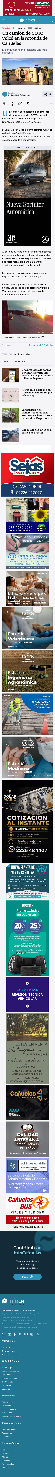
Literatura (6, 1460)
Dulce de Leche (8, 1402)
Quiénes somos (8, 1351)
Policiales (6, 28)
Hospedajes (7, 1385)
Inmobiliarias (7, 1437)
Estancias (6, 1389)
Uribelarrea (6, 1375)
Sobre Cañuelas (10, 1443)
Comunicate (8, 1340)
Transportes (7, 1433)
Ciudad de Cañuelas (10, 1371)
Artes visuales (8, 1464)
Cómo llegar (7, 1368)
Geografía (6, 1453)
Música (5, 1457)
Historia (5, 1450)
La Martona (6, 1406)
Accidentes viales (23, 354)
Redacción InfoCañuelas (41, 345)
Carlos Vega (7, 1413)
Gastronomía (7, 1382)
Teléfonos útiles (9, 1429)
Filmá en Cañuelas (9, 1409)
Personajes (7, 1467)
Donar (25, 1277)
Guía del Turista (10, 1361)
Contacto (6, 1347)
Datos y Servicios (11, 1423)
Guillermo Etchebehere (11, 1416)
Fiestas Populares (9, 1378)
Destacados (8, 1395)
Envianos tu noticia (9, 1354)
